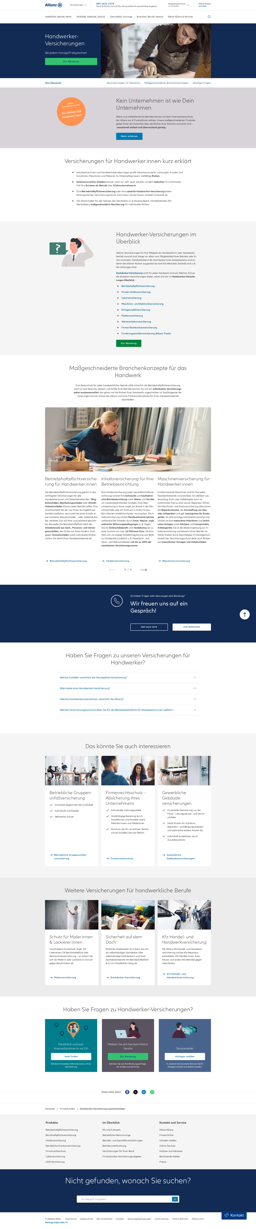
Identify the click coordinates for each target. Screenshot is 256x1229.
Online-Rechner (180, 1218)
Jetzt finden (71, 1056)
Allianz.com (198, 1218)
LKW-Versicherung (55, 1161)
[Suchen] (175, 1199)
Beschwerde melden (169, 1156)
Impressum (71, 1218)
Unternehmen (162, 1218)
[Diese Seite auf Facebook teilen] (127, 1092)
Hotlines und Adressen (171, 1151)
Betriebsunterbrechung (114, 1145)
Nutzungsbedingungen (139, 1218)
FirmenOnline (166, 1135)
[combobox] (124, 1199)
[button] (143, 569)
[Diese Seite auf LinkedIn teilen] (143, 1092)
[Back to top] (244, 614)
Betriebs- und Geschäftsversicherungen (123, 1140)
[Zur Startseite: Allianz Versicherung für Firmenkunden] (53, 5)
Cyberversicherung (55, 1156)
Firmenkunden (76, 5)
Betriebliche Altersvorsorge (116, 1135)
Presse (162, 1161)
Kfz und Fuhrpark (112, 1129)
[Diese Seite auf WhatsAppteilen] (152, 1092)
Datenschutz (86, 1218)
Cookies (120, 1218)
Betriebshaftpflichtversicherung (62, 1129)
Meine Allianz (166, 1129)
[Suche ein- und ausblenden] (209, 17)
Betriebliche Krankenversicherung (63, 1145)
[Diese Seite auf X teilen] (135, 1092)
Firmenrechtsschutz (56, 1151)
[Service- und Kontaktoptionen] (234, 1215)
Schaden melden (167, 1140)
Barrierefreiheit (104, 1218)
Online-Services (167, 1145)
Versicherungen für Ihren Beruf (118, 1151)
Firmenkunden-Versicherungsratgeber (122, 1156)
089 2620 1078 (105, 4)
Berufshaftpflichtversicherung (61, 1135)
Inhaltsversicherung (56, 1140)
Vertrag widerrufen (55, 1222)
